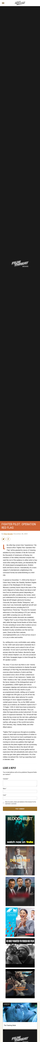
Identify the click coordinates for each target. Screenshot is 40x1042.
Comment (6, 779)
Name (5, 788)
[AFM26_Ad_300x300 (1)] (20, 908)
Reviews (6, 1005)
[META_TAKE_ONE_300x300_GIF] (20, 939)
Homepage (7, 1004)
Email (5, 795)
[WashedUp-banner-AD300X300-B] (20, 970)
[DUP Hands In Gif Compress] (20, 847)
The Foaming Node (10, 1025)
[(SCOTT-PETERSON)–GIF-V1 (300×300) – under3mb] (20, 877)
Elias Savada (8, 534)
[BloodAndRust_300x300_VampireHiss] (20, 816)
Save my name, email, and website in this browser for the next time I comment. (20, 803)
